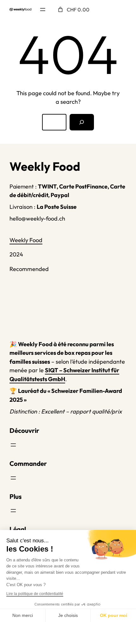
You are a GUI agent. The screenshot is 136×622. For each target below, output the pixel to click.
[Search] (82, 122)
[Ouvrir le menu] (42, 9)
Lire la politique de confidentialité (34, 594)
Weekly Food (25, 240)
